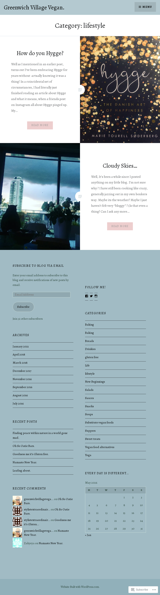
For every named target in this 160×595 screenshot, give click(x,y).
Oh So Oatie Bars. (24, 446)
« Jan (88, 535)
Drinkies (90, 349)
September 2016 (22, 387)
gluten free (92, 357)
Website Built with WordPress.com (80, 587)
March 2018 (20, 363)
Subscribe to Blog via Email (38, 266)
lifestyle (90, 373)
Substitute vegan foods (99, 422)
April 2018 (19, 354)
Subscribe (23, 307)
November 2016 (22, 379)
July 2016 (18, 403)
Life (87, 365)
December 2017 (22, 371)
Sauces (89, 398)
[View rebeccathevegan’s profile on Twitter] (91, 296)
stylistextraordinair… (37, 509)
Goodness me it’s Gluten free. (31, 454)
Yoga (88, 455)
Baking (89, 324)
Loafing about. (22, 470)
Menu (147, 7)
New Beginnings (95, 381)
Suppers (90, 431)
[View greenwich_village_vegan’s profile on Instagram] (96, 296)
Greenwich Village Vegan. (34, 7)
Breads (89, 341)
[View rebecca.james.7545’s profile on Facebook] (86, 296)
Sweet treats (92, 439)
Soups (89, 414)
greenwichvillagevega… (38, 499)
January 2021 (21, 346)
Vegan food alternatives (99, 447)
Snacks (89, 406)
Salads (89, 390)
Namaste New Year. (25, 462)
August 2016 (20, 395)
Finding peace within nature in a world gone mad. (40, 435)
